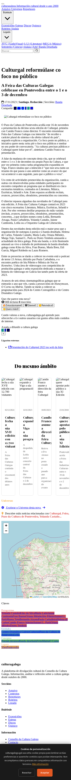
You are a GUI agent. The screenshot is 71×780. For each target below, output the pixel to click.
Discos (27, 25)
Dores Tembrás (18, 625)
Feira (39, 641)
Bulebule (7, 12)
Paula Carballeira (47, 619)
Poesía (4, 641)
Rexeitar (26, 772)
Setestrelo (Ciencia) (12, 46)
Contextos (13, 693)
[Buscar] (36, 50)
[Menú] (2, 3)
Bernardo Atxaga (28, 619)
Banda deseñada (28, 641)
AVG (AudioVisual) (12, 43)
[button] (6, 525)
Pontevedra (13, 647)
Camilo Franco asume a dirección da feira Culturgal (48, 430)
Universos (16, 9)
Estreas (19, 25)
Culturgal (34, 631)
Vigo (4, 647)
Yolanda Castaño (10, 613)
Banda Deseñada (48, 46)
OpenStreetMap (49, 596)
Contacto (13, 742)
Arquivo (6, 9)
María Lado (41, 613)
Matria (45, 641)
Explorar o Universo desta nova (23, 507)
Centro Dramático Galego (15, 631)
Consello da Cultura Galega (23, 739)
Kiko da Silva (27, 613)
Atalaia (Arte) (30, 46)
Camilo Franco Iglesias (20, 622)
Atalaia (15, 28)
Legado (6, 32)
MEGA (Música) (52, 43)
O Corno (54, 641)
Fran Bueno (19, 616)
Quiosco (36, 25)
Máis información (40, 764)
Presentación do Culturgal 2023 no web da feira (37, 347)
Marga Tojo (13, 619)
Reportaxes (29, 9)
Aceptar (44, 772)
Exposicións (8, 25)
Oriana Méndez (34, 616)
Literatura (13, 641)
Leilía (17, 634)
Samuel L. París (42, 622)
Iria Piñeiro (49, 616)
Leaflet (35, 596)
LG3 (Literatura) (33, 43)
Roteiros (6, 28)
